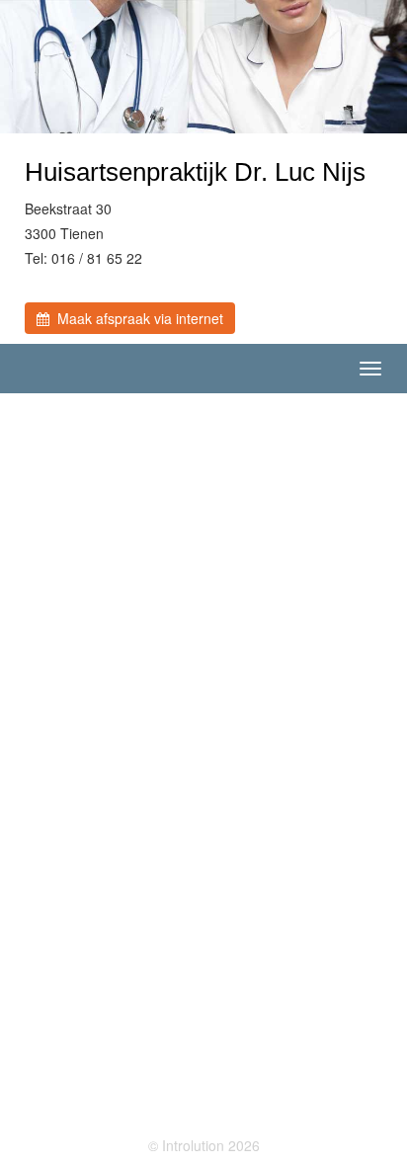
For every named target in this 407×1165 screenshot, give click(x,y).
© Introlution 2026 (204, 1145)
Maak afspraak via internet (136, 318)
